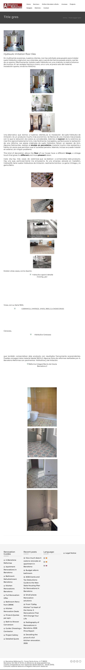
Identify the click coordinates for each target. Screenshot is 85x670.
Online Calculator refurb (50, 4)
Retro (11, 165)
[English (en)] (45, 566)
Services (36, 4)
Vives (6, 305)
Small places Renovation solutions (30, 598)
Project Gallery (12, 635)
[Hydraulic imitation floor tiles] (14, 41)
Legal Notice (70, 553)
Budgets (29, 8)
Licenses (64, 4)
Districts (37, 8)
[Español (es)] (45, 558)
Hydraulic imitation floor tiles (20, 54)
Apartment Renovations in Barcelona (10, 570)
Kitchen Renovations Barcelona (9, 588)
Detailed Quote (12, 639)
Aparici (28, 271)
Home (29, 4)
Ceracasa (7, 331)
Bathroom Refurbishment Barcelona (10, 579)
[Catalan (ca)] (45, 562)
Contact (46, 8)
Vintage (73, 163)
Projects (72, 4)
